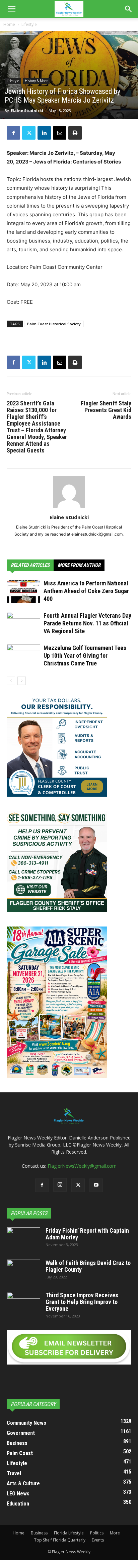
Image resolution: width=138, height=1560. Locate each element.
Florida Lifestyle (69, 1533)
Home (9, 24)
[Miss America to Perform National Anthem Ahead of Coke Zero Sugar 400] (23, 591)
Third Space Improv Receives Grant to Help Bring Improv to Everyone (82, 1302)
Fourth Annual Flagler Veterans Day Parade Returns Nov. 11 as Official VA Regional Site (87, 623)
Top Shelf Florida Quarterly (59, 1540)
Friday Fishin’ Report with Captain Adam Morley (87, 1234)
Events (98, 1540)
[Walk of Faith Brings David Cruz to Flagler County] (23, 1271)
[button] (11, 9)
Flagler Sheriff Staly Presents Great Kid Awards (106, 410)
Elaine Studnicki (27, 110)
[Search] (128, 9)
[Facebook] (13, 133)
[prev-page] (11, 681)
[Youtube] (96, 1185)
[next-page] (21, 681)
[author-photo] (69, 508)
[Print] (75, 133)
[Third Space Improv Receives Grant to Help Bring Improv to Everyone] (23, 1303)
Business (39, 1533)
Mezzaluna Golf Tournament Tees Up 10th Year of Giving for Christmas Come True (85, 655)
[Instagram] (60, 1185)
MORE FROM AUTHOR (79, 565)
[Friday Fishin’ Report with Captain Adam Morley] (23, 1239)
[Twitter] (29, 133)
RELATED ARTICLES (30, 565)
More (115, 1533)
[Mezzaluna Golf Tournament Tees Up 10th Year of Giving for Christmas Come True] (23, 655)
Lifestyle (29, 24)
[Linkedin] (44, 133)
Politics (97, 1533)
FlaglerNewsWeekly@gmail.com (82, 1166)
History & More (36, 80)
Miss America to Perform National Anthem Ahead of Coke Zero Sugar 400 (86, 591)
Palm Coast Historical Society (54, 323)
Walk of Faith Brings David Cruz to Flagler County (88, 1266)
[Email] (59, 133)
